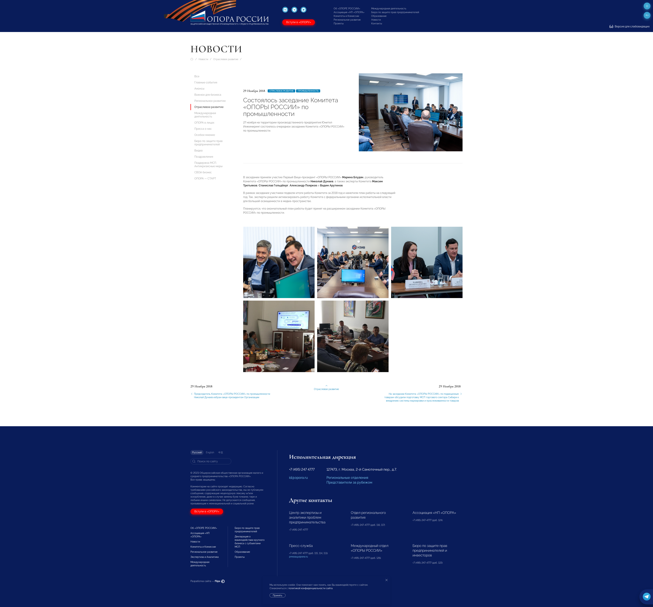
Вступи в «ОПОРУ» (298, 22)
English (210, 452)
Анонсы (199, 88)
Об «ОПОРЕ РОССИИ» (347, 8)
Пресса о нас (203, 128)
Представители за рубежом (349, 482)
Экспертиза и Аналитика (204, 557)
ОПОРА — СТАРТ (205, 178)
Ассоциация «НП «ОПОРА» (349, 12)
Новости (376, 19)
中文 (220, 452)
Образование (379, 16)
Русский (197, 452)
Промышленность (308, 91)
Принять (277, 595)
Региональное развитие (347, 19)
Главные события (205, 82)
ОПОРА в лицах (204, 122)
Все (196, 76)
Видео (198, 150)
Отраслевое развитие (225, 59)
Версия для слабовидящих (632, 26)
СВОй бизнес (203, 172)
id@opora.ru (298, 478)
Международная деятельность (388, 8)
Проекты (339, 23)
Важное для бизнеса (207, 94)
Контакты (376, 23)
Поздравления (203, 156)
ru (647, 15)
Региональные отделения (347, 478)
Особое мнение (204, 135)
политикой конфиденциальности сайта (310, 588)
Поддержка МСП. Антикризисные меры (208, 164)
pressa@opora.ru (298, 556)
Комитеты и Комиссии (346, 16)
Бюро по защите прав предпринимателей (395, 12)
